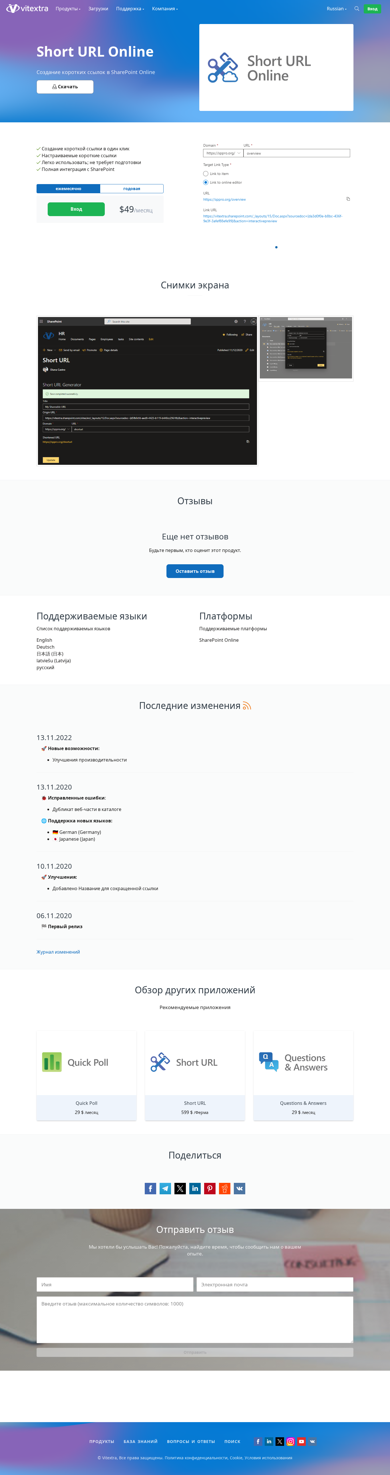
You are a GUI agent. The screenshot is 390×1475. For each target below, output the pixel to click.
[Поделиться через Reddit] (224, 1188)
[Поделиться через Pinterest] (209, 1188)
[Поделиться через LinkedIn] (195, 1188)
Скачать (67, 86)
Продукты (101, 1441)
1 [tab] (276, 247)
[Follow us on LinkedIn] (269, 1441)
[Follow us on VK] (312, 1441)
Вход (372, 8)
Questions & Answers (303, 1103)
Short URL (195, 1103)
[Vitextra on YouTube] (301, 1441)
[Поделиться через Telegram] (165, 1188)
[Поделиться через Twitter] (180, 1188)
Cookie (236, 1457)
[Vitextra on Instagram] (290, 1441)
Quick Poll (86, 1103)
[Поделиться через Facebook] (150, 1188)
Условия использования (268, 1457)
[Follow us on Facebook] (258, 1441)
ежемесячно (68, 188)
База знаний (141, 1441)
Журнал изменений (58, 952)
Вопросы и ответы (191, 1441)
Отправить (195, 1352)
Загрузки (98, 8)
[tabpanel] (276, 188)
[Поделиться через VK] (239, 1188)
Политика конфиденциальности (196, 1457)
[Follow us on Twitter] (279, 1441)
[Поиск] (359, 9)
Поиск (232, 1441)
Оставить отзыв (195, 571)
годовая (131, 188)
